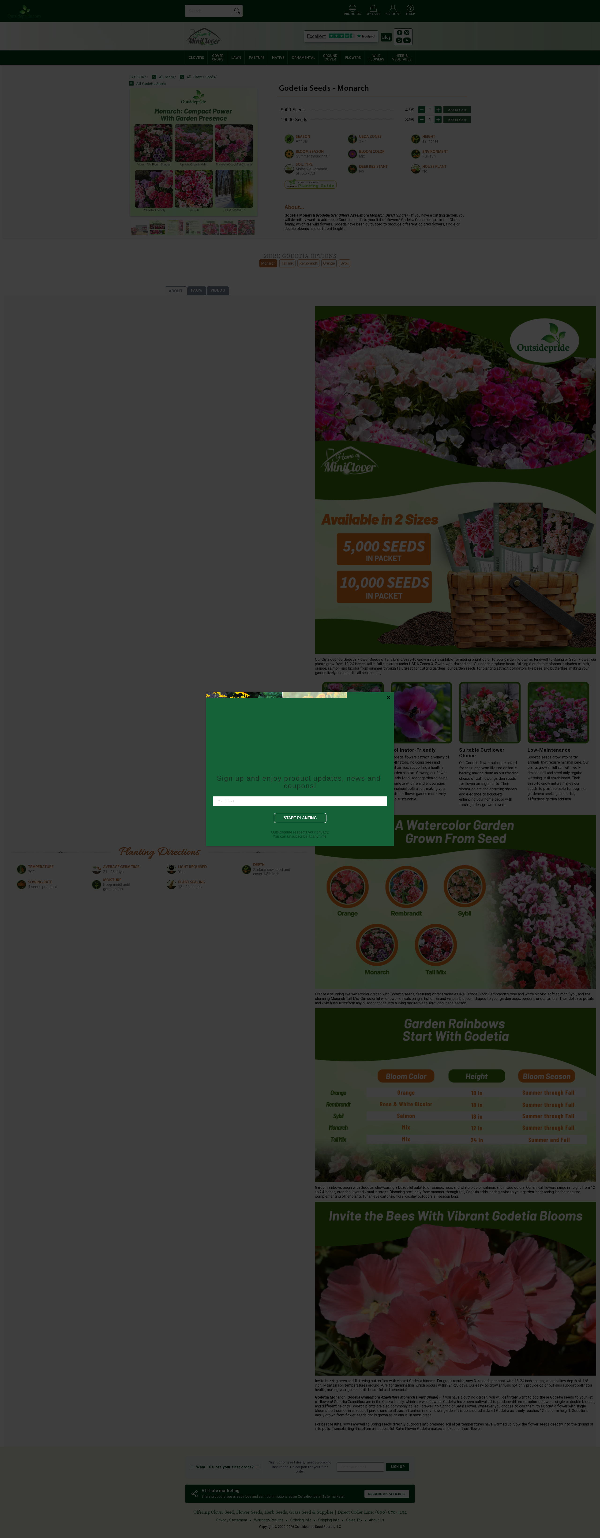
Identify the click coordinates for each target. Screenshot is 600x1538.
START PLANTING (300, 817)
